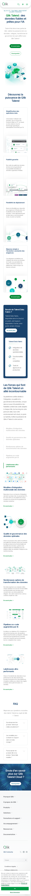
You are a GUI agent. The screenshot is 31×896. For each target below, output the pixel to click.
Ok (15, 888)
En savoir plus (15, 46)
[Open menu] (27, 4)
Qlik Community (8, 852)
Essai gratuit (15, 53)
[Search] (18, 4)
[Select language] (23, 4)
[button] (15, 725)
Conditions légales (10, 866)
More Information (15, 892)
